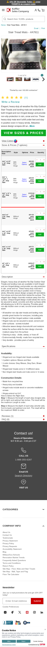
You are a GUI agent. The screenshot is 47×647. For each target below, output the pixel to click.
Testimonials (8, 538)
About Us (6, 532)
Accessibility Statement (12, 549)
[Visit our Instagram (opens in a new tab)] (34, 612)
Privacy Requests (10, 546)
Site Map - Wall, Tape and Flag (15, 571)
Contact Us (7, 535)
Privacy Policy (8, 543)
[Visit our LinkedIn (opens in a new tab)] (41, 612)
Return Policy (8, 566)
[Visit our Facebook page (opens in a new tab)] (12, 612)
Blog (4, 552)
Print (43, 28)
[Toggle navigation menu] (3, 10)
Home (3, 25)
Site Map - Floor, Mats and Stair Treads (19, 569)
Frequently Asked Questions (14, 560)
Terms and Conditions (12, 563)
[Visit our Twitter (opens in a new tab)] (19, 612)
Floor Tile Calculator (11, 574)
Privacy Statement (10, 541)
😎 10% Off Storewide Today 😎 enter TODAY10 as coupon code (23, 2)
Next (43, 54)
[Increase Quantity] (44, 160)
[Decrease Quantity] (37, 160)
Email (36, 28)
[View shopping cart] (43, 10)
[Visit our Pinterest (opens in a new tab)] (27, 612)
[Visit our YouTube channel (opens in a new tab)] (5, 612)
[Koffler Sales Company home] (18, 10)
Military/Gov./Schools (11, 555)
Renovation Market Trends (14, 557)
